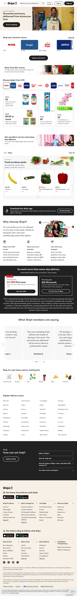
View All (5, 520)
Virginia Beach (44, 430)
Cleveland (43, 426)
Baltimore (43, 418)
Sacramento (25, 422)
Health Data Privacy (46, 586)
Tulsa (23, 434)
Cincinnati (43, 422)
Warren (42, 550)
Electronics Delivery (28, 515)
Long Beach (43, 556)
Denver (5, 413)
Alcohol (5, 507)
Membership (43, 512)
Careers (60, 509)
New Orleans (44, 434)
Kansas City (25, 426)
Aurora (41, 548)
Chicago (60, 401)
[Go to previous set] (3, 344)
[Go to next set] (73, 47)
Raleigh (60, 430)
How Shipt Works (45, 507)
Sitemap (60, 520)
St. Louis (60, 422)
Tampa (60, 418)
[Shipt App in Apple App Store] (8, 497)
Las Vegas (43, 413)
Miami (23, 405)
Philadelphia (62, 405)
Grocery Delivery (27, 507)
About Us (60, 507)
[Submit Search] (43, 3)
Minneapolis (7, 418)
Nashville (42, 409)
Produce (6, 515)
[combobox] (30, 3)
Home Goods (7, 512)
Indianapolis (25, 430)
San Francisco (25, 401)
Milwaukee (61, 426)
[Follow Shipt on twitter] (18, 562)
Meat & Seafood (9, 517)
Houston (6, 405)
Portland (60, 413)
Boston (23, 409)
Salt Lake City (62, 434)
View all (71, 37)
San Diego (24, 418)
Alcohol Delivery (27, 509)
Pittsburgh (6, 426)
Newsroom (61, 512)
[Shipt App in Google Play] (22, 497)
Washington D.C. (63, 409)
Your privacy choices (31, 586)
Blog (59, 515)
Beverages (7, 509)
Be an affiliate (8, 550)
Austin (23, 545)
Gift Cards (43, 515)
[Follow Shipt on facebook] (4, 562)
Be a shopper (8, 545)
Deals (41, 520)
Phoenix (23, 413)
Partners (60, 517)
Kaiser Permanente (64, 547)
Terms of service (8, 586)
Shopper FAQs (8, 558)
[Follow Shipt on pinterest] (13, 562)
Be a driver (7, 548)
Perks (5, 553)
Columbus (6, 430)
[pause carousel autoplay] (44, 362)
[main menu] (5, 3)
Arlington (42, 545)
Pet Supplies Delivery (28, 512)
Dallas (42, 405)
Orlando (5, 422)
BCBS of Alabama (63, 550)
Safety (5, 556)
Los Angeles (43, 401)
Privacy (17, 586)
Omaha (5, 434)
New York (6, 401)
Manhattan (25, 556)
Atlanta (5, 409)
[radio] (6, 86)
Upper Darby (44, 553)
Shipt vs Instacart (45, 517)
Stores (41, 509)
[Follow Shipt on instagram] (9, 562)
